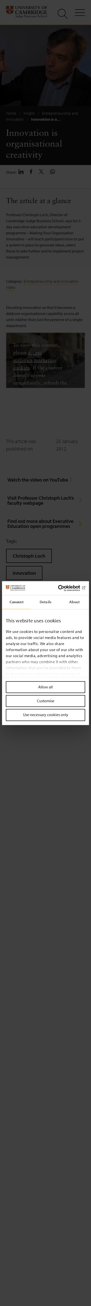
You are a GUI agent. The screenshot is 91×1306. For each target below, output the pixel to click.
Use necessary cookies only (45, 714)
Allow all (45, 686)
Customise (45, 701)
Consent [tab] (17, 601)
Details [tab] (45, 601)
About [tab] (74, 601)
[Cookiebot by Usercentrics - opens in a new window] (64, 588)
